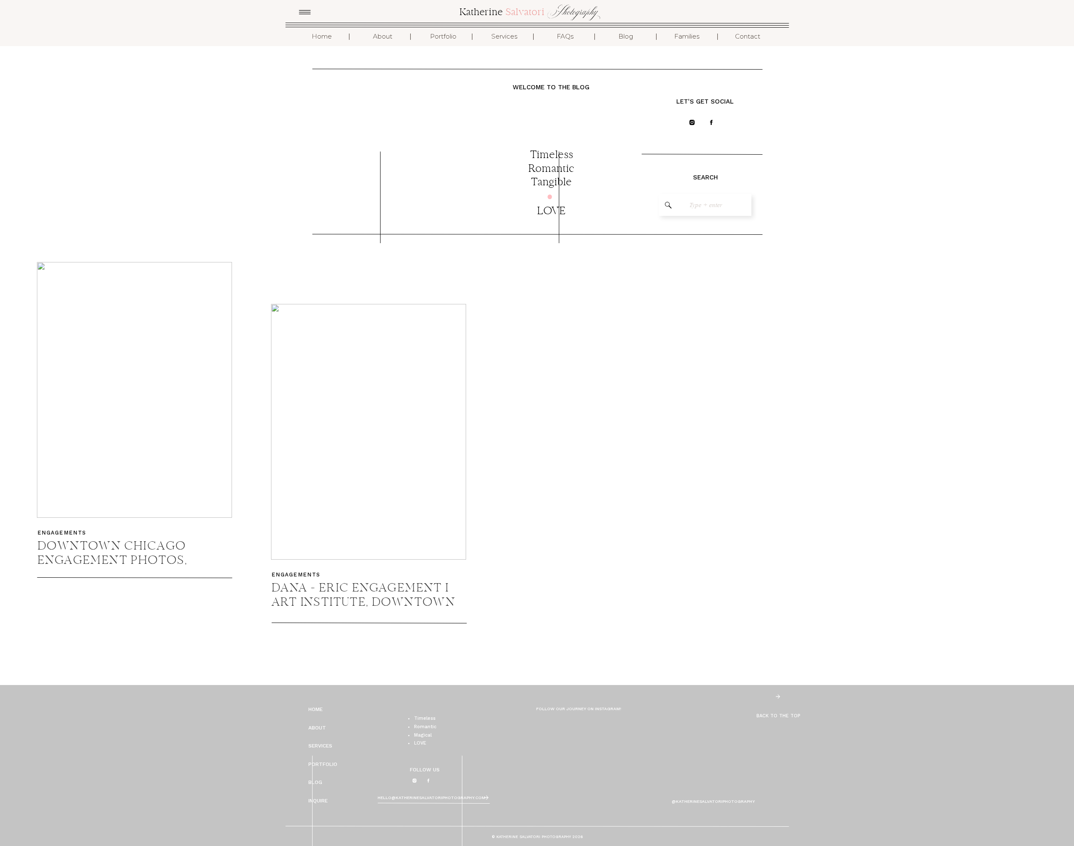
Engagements (61, 532)
